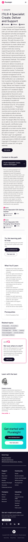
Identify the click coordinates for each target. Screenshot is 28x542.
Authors (17, 485)
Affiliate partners (19, 480)
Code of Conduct (21, 537)
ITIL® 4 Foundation (6, 457)
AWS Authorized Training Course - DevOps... (12, 461)
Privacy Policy (13, 537)
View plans (4, 485)
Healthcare (17, 501)
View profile (5, 413)
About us (4, 494)
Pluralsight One (18, 482)
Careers (3, 496)
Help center (4, 475)
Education (17, 494)
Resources (4, 501)
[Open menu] (25, 2)
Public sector (18, 507)
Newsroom (4, 499)
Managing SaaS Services (7, 459)
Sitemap (4, 480)
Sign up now (6, 520)
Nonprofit (17, 505)
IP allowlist (4, 478)
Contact (4, 473)
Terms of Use (6, 537)
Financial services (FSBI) (19, 497)
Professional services (7, 487)
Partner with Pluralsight (20, 478)
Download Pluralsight (7, 482)
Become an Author (19, 475)
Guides (16, 473)
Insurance (17, 503)
